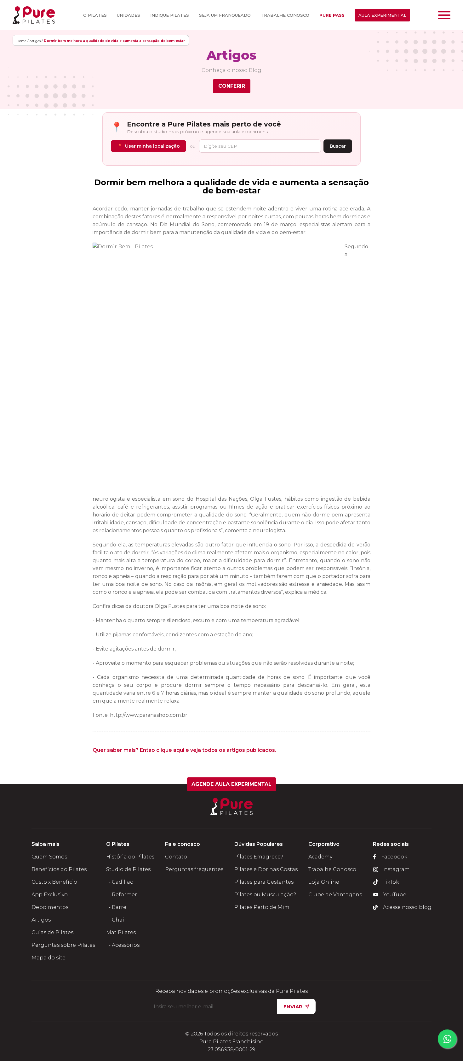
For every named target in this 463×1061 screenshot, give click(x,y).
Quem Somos (49, 857)
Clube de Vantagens (335, 895)
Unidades (128, 15)
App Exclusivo (49, 895)
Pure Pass (332, 15)
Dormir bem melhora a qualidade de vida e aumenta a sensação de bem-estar (231, 186)
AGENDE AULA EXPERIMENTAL (231, 784)
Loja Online (323, 882)
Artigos (41, 920)
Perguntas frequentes (194, 869)
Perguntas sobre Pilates (63, 945)
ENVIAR (292, 1007)
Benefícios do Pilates (59, 869)
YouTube (394, 895)
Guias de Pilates (52, 932)
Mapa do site (48, 958)
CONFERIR (231, 86)
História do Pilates (130, 857)
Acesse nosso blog (407, 907)
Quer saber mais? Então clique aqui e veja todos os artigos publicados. (184, 750)
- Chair (116, 920)
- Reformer (121, 895)
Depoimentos (49, 907)
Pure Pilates (34, 15)
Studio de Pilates (128, 869)
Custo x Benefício (54, 882)
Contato (176, 857)
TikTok (391, 882)
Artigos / (36, 41)
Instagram (396, 869)
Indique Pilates (169, 15)
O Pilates (95, 15)
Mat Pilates (121, 932)
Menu (444, 15)
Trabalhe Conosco (285, 15)
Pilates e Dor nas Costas (266, 869)
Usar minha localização (148, 146)
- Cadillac (119, 882)
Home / (22, 41)
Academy (320, 857)
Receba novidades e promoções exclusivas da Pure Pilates (231, 991)
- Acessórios (123, 945)
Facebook (394, 857)
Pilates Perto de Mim (261, 907)
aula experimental (382, 15)
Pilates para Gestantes (264, 882)
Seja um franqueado (225, 15)
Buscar (338, 146)
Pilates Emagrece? (258, 857)
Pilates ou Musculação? (265, 895)
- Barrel (117, 907)
